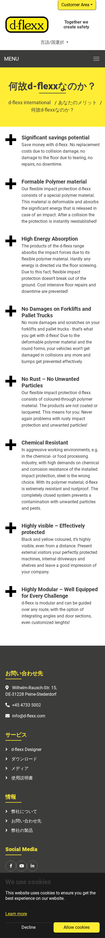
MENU (11, 58)
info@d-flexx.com (28, 715)
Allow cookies (77, 927)
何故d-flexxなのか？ (52, 110)
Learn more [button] (16, 913)
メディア (19, 768)
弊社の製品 (21, 830)
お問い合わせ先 (25, 820)
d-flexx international (30, 102)
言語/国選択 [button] (53, 42)
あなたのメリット (77, 102)
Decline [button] (29, 927)
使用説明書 (21, 777)
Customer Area (75, 4)
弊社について (23, 811)
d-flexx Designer (25, 749)
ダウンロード (23, 758)
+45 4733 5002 (26, 705)
